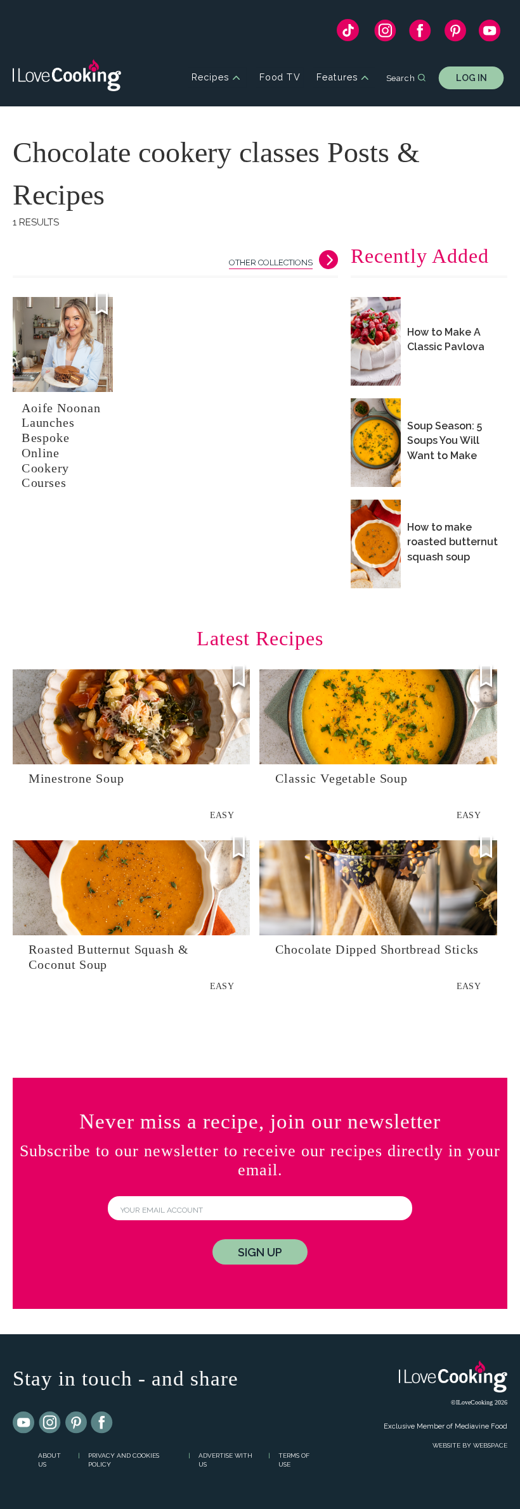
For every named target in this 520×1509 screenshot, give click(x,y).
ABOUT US (49, 1460)
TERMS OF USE (293, 1460)
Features (337, 77)
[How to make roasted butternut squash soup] (376, 544)
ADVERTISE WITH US (225, 1460)
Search (400, 77)
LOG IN (471, 77)
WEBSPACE (490, 1445)
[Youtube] (24, 1422)
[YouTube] (489, 33)
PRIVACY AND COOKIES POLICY (123, 1460)
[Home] (67, 77)
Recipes (210, 77)
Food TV (280, 77)
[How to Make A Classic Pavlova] (376, 341)
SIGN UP (260, 1252)
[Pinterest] (455, 33)
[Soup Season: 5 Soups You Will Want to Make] (376, 442)
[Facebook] (420, 33)
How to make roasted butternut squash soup (452, 541)
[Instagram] (385, 33)
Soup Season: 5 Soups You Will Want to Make (444, 440)
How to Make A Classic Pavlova (445, 339)
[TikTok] (348, 33)
